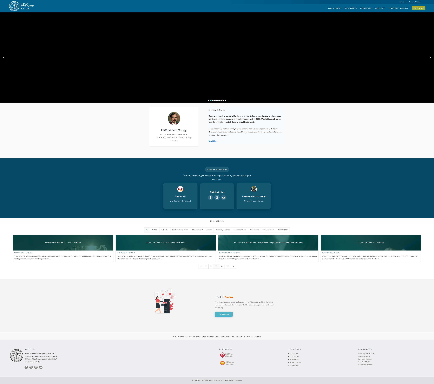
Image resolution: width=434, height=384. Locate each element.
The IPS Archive (224, 314)
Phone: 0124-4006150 (365, 364)
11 (222, 266)
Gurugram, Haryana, (365, 359)
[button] (3, 57)
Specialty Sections (254, 336)
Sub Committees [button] (240, 230)
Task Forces (240, 336)
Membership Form (415, 2)
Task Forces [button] (254, 230)
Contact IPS (294, 353)
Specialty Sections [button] (223, 230)
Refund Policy (294, 365)
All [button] (147, 230)
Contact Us (403, 2)
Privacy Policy (294, 359)
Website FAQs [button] (283, 230)
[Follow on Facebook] (26, 367)
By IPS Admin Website (225, 252)
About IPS (30, 349)
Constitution (294, 356)
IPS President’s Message (174, 130)
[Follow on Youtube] (40, 367)
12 (228, 266)
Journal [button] (209, 230)
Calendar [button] (164, 230)
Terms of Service (295, 362)
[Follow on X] (31, 367)
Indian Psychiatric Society (366, 353)
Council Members (193, 336)
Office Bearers (178, 336)
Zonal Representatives (210, 336)
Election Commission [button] (180, 230)
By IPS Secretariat (19, 252)
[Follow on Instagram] (36, 367)
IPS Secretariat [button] (197, 230)
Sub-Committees (227, 336)
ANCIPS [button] (155, 230)
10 (216, 266)
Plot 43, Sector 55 (364, 356)
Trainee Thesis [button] (268, 230)
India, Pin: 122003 (364, 362)
